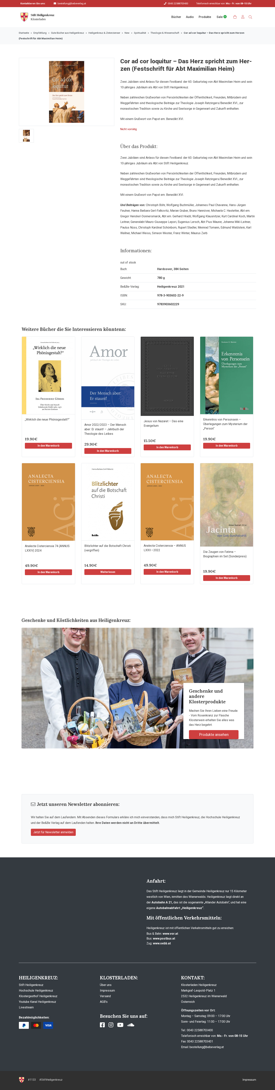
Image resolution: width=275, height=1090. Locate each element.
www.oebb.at (162, 943)
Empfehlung (40, 32)
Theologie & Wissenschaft (165, 32)
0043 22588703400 (178, 3)
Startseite (24, 32)
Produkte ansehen (214, 734)
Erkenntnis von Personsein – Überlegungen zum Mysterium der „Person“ (225, 424)
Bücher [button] (176, 17)
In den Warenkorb (48, 445)
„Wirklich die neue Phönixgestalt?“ (47, 419)
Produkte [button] (205, 17)
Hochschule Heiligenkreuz (36, 990)
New (127, 32)
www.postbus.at (164, 938)
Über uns (105, 985)
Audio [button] (190, 17)
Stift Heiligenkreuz (31, 985)
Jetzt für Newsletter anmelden (53, 832)
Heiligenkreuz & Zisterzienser (104, 32)
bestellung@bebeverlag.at (72, 3)
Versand (105, 996)
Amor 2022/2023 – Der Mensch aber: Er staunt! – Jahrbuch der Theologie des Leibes (105, 429)
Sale (220, 17)
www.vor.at (170, 933)
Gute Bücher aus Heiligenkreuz (67, 32)
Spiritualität (140, 32)
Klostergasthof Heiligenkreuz (38, 996)
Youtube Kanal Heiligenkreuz (37, 1002)
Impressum (107, 990)
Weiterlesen (107, 571)
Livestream (26, 1007)
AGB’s (104, 1002)
